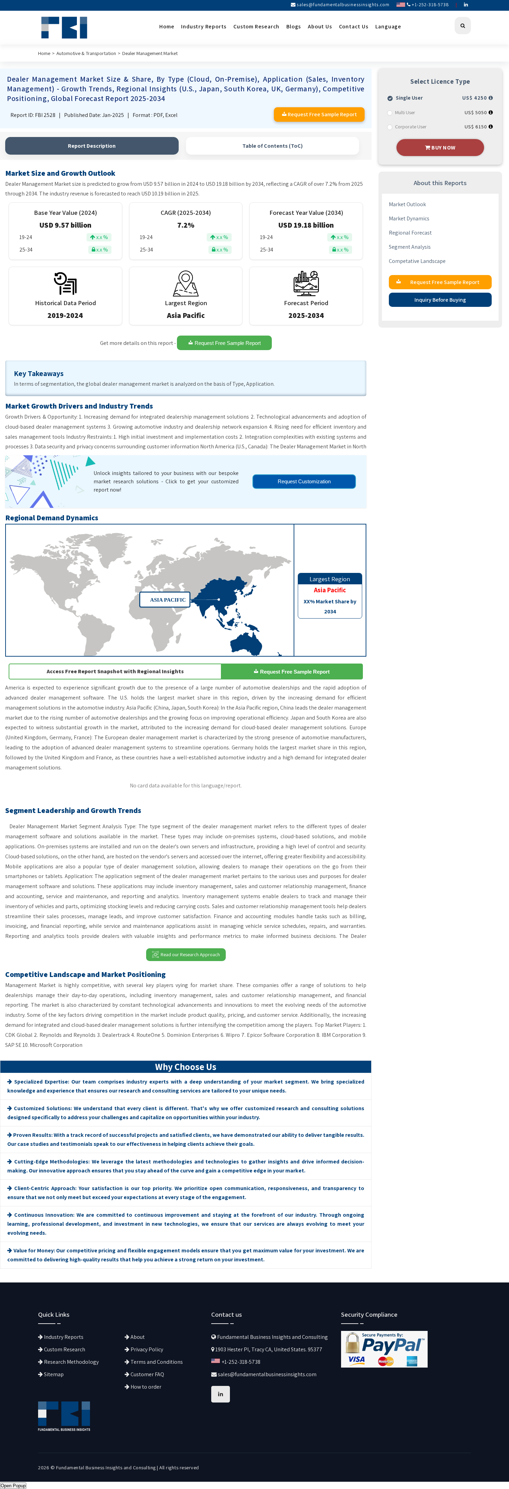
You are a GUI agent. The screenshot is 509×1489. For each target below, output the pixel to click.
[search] (463, 25)
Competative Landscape (417, 261)
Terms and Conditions (156, 1361)
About (137, 1337)
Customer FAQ (147, 1374)
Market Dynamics (409, 218)
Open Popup (13, 1485)
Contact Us (353, 26)
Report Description (92, 145)
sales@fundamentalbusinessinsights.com (343, 4)
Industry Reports (203, 26)
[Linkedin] (466, 4)
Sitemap (53, 1374)
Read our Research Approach (190, 954)
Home (166, 26)
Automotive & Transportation (86, 53)
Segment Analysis (410, 246)
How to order (145, 1386)
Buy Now (443, 147)
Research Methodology (71, 1361)
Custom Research (256, 26)
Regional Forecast (410, 232)
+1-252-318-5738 (430, 4)
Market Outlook (407, 204)
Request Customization (304, 481)
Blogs (293, 26)
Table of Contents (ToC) (272, 145)
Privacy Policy (146, 1349)
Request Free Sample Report (227, 343)
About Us (320, 26)
